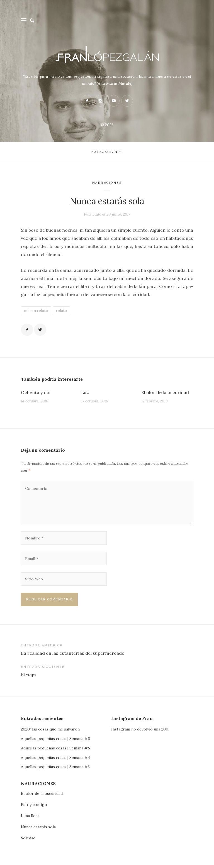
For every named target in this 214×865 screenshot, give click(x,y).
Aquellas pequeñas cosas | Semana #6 (55, 738)
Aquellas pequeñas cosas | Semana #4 (55, 757)
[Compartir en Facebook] (27, 330)
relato (61, 310)
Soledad (28, 837)
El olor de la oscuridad (165, 392)
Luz (85, 392)
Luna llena (30, 815)
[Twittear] (40, 330)
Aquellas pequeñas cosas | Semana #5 (55, 748)
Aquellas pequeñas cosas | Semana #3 (55, 766)
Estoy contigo (34, 804)
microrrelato (36, 310)
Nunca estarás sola (38, 826)
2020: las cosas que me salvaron (50, 729)
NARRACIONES (107, 183)
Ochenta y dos (36, 392)
